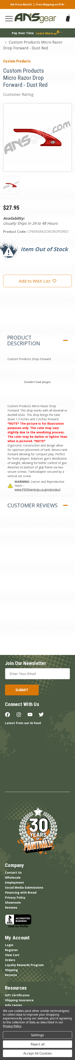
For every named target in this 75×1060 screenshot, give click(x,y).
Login (9, 945)
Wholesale (13, 877)
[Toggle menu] (9, 18)
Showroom (13, 902)
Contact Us (13, 872)
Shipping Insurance (19, 1000)
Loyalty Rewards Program (24, 965)
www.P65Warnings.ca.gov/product (38, 489)
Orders (10, 960)
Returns (11, 975)
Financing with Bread (20, 892)
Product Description (23, 340)
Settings (37, 1035)
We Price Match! (21, 4)
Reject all (38, 1044)
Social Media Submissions (24, 887)
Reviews (11, 907)
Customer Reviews (32, 505)
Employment (14, 882)
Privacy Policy (15, 897)
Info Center (13, 1005)
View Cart (12, 955)
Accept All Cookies (37, 1053)
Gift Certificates (17, 995)
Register (11, 950)
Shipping (11, 970)
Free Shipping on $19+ (50, 4)
